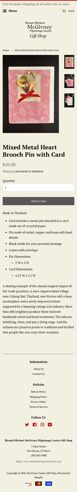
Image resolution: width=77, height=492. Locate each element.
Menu (12, 11)
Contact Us (39, 374)
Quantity (9, 181)
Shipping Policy (38, 396)
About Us (38, 369)
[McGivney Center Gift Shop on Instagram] (42, 425)
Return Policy (38, 391)
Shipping (8, 171)
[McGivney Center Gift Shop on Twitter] (27, 425)
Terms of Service (38, 406)
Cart (70, 11)
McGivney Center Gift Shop (42, 473)
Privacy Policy (38, 401)
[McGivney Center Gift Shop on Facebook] (35, 425)
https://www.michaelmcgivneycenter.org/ (38, 461)
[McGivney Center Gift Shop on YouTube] (50, 425)
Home (6, 50)
